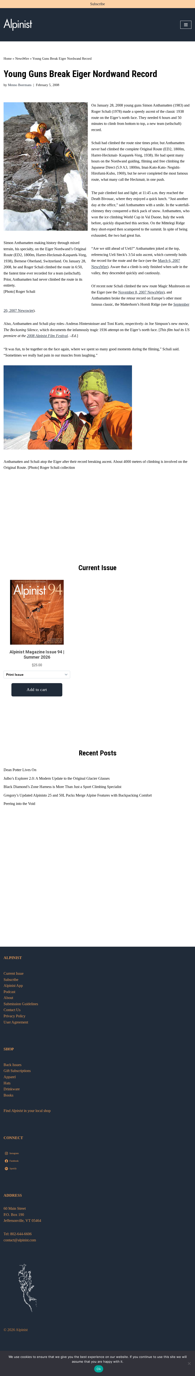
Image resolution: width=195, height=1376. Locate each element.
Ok (99, 1369)
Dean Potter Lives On (20, 770)
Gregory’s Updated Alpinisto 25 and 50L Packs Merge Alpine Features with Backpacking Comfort (78, 795)
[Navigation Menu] (185, 25)
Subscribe (97, 4)
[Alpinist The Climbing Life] (18, 25)
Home (8, 58)
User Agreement (16, 1022)
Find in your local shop (27, 1111)
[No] (189, 1363)
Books (8, 1095)
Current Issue (14, 973)
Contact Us (12, 1010)
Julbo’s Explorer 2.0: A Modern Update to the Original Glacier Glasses (57, 778)
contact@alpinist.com (20, 1240)
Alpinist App (14, 986)
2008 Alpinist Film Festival (47, 336)
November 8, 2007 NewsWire (140, 292)
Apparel (10, 1077)
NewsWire (22, 58)
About (8, 998)
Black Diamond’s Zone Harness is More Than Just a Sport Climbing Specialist (62, 787)
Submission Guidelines (21, 1004)
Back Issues (12, 1065)
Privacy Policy (14, 1016)
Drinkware (12, 1089)
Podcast (9, 992)
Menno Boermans (19, 85)
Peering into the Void (19, 804)
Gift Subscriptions (17, 1071)
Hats (7, 1083)
